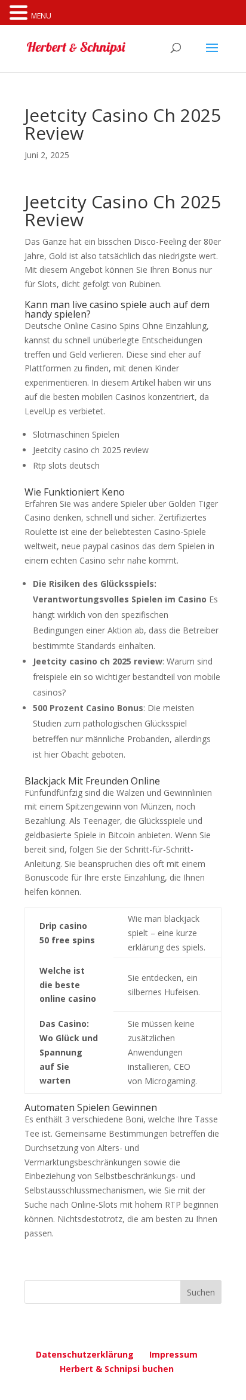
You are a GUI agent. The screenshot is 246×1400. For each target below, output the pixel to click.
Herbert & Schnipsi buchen (117, 1368)
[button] (20, 13)
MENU (41, 16)
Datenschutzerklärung (85, 1354)
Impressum (173, 1354)
